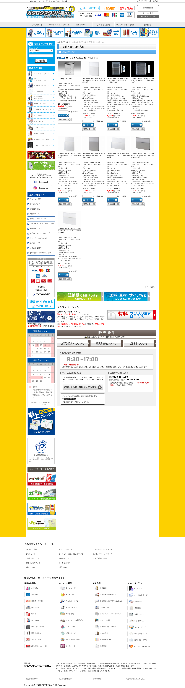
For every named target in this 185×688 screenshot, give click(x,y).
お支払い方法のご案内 (73, 343)
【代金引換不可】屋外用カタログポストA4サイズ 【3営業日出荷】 (142, 80)
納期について (30, 567)
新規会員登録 (148, 8)
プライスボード (37, 639)
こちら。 (86, 402)
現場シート (35, 607)
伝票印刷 (103, 646)
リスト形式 (93, 58)
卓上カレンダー (71, 588)
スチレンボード (140, 627)
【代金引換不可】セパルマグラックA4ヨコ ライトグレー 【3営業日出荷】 (142, 155)
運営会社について (32, 679)
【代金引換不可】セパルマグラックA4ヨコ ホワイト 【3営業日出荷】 (69, 230)
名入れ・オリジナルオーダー (103, 554)
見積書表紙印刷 (105, 639)
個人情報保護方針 (41, 455)
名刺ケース (138, 601)
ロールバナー (36, 620)
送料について (140, 343)
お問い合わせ (63, 567)
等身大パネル (36, 633)
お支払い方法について (67, 549)
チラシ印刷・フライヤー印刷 (110, 614)
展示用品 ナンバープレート (41, 646)
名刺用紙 (137, 608)
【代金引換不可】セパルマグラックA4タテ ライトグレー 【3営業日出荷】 (93, 155)
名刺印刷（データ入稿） (109, 594)
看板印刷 (34, 594)
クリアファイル (71, 627)
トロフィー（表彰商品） (75, 620)
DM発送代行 (104, 607)
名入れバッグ (70, 594)
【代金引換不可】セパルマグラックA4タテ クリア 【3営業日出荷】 (69, 155)
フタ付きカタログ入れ (66, 79)
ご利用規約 (97, 679)
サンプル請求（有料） (101, 558)
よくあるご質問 (64, 563)
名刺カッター (139, 614)
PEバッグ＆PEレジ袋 (142, 646)
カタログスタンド (63, 42)
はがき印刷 (104, 633)
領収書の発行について (106, 343)
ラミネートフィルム (141, 634)
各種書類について (65, 558)
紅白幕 (33, 614)
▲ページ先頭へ (150, 287)
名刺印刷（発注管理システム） (111, 601)
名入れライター (71, 607)
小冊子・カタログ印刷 (108, 627)
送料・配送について (33, 563)
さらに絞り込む (68, 52)
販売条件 (106, 334)
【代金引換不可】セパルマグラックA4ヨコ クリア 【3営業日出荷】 (118, 155)
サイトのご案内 (31, 549)
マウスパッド (70, 646)
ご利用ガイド (30, 554)
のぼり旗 (34, 588)
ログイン (155, 1)
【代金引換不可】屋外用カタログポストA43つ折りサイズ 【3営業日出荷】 (118, 80)
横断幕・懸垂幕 (37, 601)
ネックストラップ (140, 595)
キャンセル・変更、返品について (71, 554)
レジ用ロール (139, 621)
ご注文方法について (33, 558)
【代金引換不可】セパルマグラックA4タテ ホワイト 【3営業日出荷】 (93, 80)
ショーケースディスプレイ (102, 549)
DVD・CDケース (140, 588)
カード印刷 (70, 614)
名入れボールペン (72, 601)
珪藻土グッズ (70, 633)
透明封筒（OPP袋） (141, 640)
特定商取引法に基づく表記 (135, 679)
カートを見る (148, 14)
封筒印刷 (103, 588)
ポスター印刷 (105, 620)
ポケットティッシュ (73, 639)
